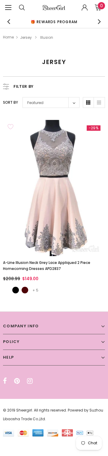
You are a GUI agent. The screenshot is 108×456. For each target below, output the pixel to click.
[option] (54, 21)
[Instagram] (30, 381)
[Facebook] (5, 381)
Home (8, 37)
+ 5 (35, 290)
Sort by (10, 102)
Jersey (26, 37)
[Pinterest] (17, 381)
